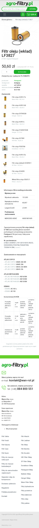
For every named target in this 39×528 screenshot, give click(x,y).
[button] (17, 247)
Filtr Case (5, 449)
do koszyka (22, 72)
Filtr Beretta (25, 449)
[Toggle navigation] (5, 14)
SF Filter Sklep (26, 461)
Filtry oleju (24, 499)
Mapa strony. (13, 520)
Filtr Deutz (5, 453)
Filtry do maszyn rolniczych (7, 458)
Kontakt (4, 496)
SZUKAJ (33, 9)
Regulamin (5, 488)
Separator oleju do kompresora (8, 478)
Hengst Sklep (25, 478)
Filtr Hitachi (25, 436)
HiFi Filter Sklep (26, 457)
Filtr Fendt (5, 440)
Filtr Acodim (25, 453)
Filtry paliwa (25, 503)
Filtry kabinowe (26, 495)
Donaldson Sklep (27, 466)
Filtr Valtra (5, 436)
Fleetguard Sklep (27, 470)
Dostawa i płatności (9, 484)
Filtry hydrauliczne (27, 486)
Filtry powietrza (26, 491)
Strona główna (7, 19)
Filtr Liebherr (25, 440)
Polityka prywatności (9, 492)
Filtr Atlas (24, 445)
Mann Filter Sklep (27, 482)
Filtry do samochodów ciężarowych (10, 471)
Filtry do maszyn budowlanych (7, 465)
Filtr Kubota (6, 445)
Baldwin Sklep (26, 474)
